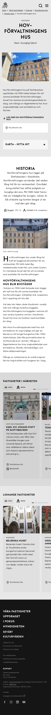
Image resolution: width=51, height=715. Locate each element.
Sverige (29, 11)
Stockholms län (41, 11)
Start (4, 11)
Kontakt (6, 692)
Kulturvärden (13, 636)
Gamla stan (9, 14)
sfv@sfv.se (12, 684)
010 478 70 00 (14, 682)
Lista (10, 387)
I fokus (9, 621)
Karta (23, 387)
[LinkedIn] (17, 702)
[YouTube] (24, 702)
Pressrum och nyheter (11, 649)
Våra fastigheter (16, 11)
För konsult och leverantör (12, 646)
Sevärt (8, 632)
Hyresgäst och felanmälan (13, 696)
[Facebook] (4, 702)
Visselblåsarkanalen (10, 662)
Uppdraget (11, 616)
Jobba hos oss (8, 642)
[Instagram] (11, 702)
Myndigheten (13, 626)
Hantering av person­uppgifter (14, 659)
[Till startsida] (5, 5)
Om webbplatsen (9, 655)
